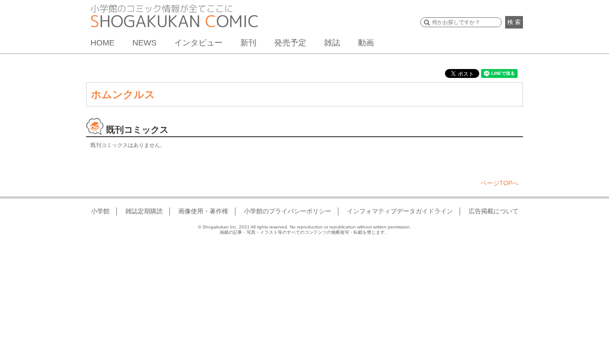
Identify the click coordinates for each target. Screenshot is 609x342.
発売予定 (290, 42)
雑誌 (332, 42)
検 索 (514, 22)
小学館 (100, 211)
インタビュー (198, 42)
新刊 (248, 42)
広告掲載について (493, 211)
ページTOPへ (499, 183)
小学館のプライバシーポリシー (287, 211)
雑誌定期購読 (144, 211)
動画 (366, 42)
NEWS (144, 42)
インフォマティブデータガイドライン (400, 211)
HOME (103, 42)
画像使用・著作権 (203, 211)
